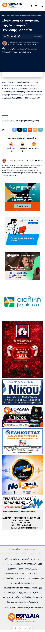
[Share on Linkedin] (11, 36)
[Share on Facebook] (15, 628)
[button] (32, 6)
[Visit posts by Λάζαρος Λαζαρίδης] (4, 43)
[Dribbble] (42, 160)
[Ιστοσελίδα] (27, 160)
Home (4, 15)
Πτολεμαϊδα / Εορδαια (31, 42)
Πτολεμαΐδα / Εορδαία (13, 15)
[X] (33, 160)
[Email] (24, 628)
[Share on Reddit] (15, 36)
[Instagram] (39, 160)
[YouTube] (36, 160)
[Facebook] (30, 160)
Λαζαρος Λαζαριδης (14, 42)
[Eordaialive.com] (12, 5)
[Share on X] (8, 36)
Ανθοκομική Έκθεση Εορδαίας (27, 121)
